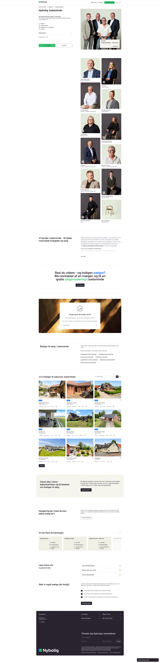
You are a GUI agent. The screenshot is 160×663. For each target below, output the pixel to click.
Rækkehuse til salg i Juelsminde (107, 359)
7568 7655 (78, 542)
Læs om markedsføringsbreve (115, 652)
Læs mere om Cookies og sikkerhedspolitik (88, 652)
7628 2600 (102, 542)
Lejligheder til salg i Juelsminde (106, 354)
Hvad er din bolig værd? (143, 660)
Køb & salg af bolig (107, 618)
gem (64, 400)
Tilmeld (118, 641)
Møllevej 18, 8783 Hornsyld (79, 547)
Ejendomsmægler (42, 6)
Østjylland (51, 6)
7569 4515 (42, 23)
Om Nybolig (84, 614)
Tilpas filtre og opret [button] (86, 489)
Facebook (42, 29)
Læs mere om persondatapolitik (103, 652)
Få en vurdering (47, 45)
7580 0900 (53, 542)
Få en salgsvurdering (86, 603)
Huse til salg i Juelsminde (101, 357)
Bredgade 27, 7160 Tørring (55, 547)
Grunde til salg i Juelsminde (87, 357)
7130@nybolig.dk (44, 25)
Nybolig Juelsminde (59, 6)
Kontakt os (64, 45)
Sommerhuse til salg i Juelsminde (88, 362)
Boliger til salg (106, 614)
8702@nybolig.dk (104, 544)
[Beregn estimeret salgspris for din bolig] (96, 325)
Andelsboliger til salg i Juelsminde (88, 354)
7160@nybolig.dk (54, 544)
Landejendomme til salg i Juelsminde (89, 359)
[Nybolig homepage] (48, 651)
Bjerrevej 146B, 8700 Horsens (104, 547)
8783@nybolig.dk (79, 544)
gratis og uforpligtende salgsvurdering (92, 246)
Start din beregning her (86, 517)
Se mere (41, 465)
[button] (83, 256)
